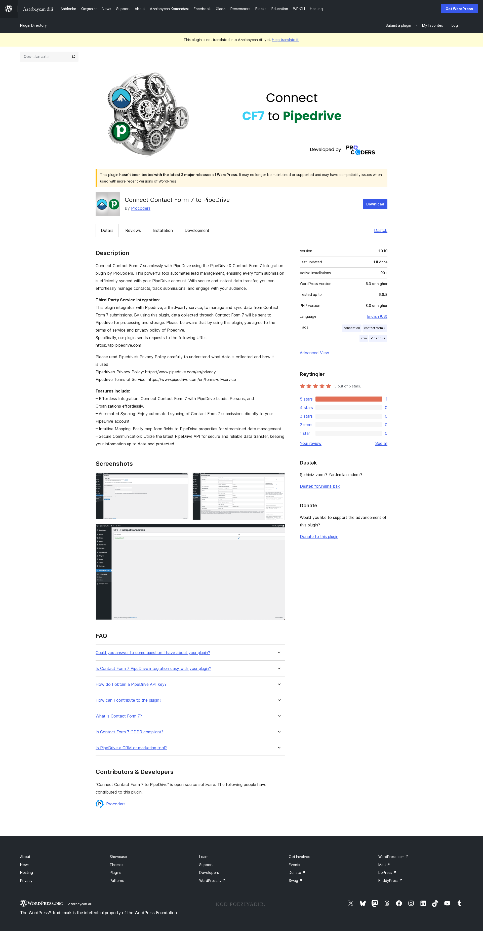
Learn (204, 856)
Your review (310, 443)
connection (351, 328)
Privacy (26, 880)
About (25, 856)
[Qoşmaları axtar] (73, 57)
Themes (116, 865)
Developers (209, 872)
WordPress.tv (212, 880)
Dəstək (380, 230)
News (24, 865)
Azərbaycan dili (80, 904)
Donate (297, 872)
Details (107, 230)
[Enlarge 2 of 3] (278, 479)
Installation (163, 230)
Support (206, 865)
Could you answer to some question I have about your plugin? (153, 652)
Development (197, 230)
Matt (384, 865)
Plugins (116, 872)
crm (364, 338)
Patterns (117, 880)
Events (294, 865)
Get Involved (299, 856)
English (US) (377, 316)
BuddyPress (390, 880)
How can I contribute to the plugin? (128, 700)
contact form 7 (374, 328)
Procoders (140, 208)
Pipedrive (378, 338)
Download (375, 204)
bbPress (387, 872)
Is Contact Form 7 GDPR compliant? (129, 732)
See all (381, 443)
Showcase (118, 856)
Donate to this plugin (319, 536)
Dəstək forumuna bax (320, 486)
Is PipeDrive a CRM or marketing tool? (131, 747)
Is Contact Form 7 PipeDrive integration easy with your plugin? (153, 668)
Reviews (133, 230)
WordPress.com (393, 856)
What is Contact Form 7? (119, 716)
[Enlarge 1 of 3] (181, 479)
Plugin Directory (33, 25)
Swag (295, 880)
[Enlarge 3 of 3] (278, 530)
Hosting (26, 872)
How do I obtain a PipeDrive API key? (131, 684)
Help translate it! (285, 40)
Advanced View (314, 352)
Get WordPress (459, 9)
